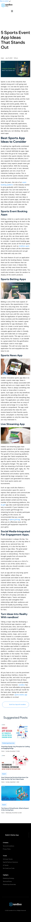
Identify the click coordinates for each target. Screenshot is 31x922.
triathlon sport (24, 246)
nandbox (22, 685)
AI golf (3, 505)
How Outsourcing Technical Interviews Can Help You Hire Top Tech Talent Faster (14, 778)
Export (4, 774)
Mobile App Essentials (8, 743)
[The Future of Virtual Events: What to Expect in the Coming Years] (15, 793)
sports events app (20, 695)
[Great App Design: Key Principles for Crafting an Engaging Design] (15, 731)
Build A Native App (12, 835)
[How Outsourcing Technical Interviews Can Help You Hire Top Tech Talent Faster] (15, 762)
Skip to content (4, 1)
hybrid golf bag (14, 520)
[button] (12, 11)
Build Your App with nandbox (17, 704)
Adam (3, 751)
